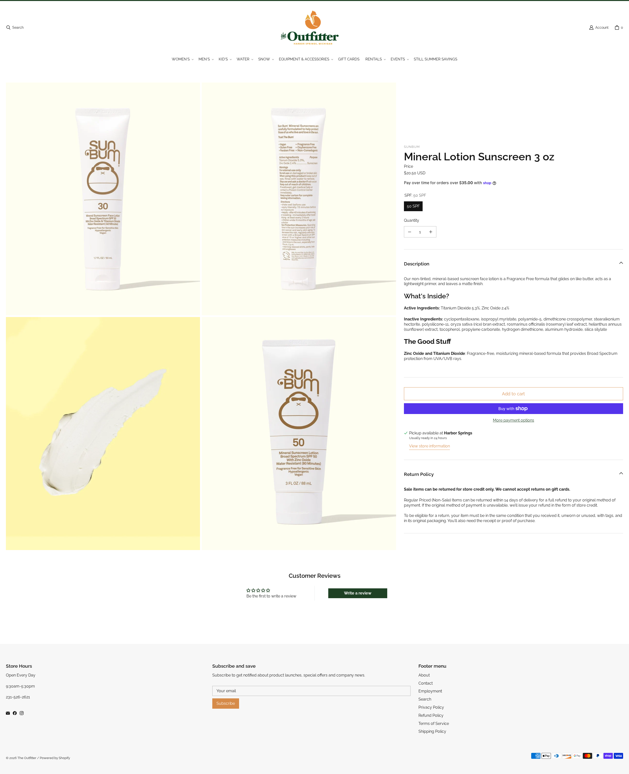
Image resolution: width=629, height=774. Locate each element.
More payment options (513, 420)
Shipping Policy (432, 731)
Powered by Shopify (55, 758)
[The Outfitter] (313, 27)
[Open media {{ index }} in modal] (103, 199)
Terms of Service (433, 723)
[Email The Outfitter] (7, 713)
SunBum (412, 147)
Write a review (357, 593)
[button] (182, 59)
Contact (425, 683)
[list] (201, 316)
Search (424, 699)
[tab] (513, 296)
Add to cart (513, 393)
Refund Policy (430, 715)
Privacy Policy (431, 707)
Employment (430, 691)
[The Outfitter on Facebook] (14, 713)
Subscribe (225, 703)
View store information (429, 446)
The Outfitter (26, 758)
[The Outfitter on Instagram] (21, 713)
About (424, 675)
